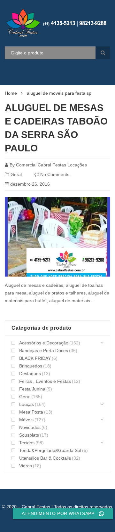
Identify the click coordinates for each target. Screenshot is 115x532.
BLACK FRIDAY (35, 358)
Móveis (26, 419)
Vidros (25, 465)
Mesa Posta (31, 412)
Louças (26, 404)
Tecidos (26, 442)
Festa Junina (32, 388)
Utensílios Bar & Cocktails (45, 458)
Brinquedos (30, 365)
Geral (16, 174)
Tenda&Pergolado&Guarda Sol (50, 450)
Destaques (30, 373)
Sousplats (29, 435)
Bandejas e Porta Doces (43, 350)
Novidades (30, 427)
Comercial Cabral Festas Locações (51, 164)
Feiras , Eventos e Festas (45, 381)
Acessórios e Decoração (43, 342)
